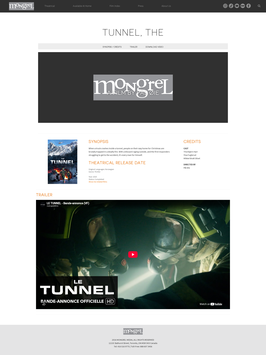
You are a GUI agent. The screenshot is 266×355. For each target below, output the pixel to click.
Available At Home (82, 5)
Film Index (115, 5)
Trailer (133, 47)
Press (140, 5)
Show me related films (98, 181)
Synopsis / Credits (112, 47)
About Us (166, 5)
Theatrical (49, 5)
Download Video (154, 47)
